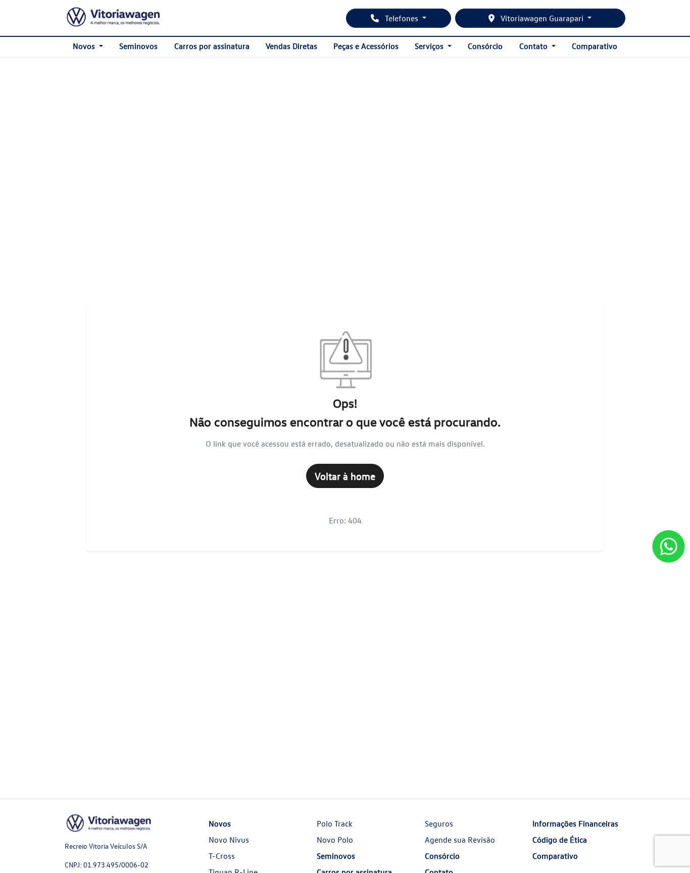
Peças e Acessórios (366, 46)
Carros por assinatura (212, 46)
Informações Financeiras (575, 823)
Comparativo (594, 46)
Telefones (401, 18)
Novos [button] (85, 46)
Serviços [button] (430, 46)
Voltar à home (345, 476)
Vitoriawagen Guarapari (542, 18)
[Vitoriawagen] (113, 18)
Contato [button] (534, 46)
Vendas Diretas (291, 46)
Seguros (439, 823)
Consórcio (485, 46)
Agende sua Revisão (460, 840)
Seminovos (138, 46)
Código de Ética (559, 840)
